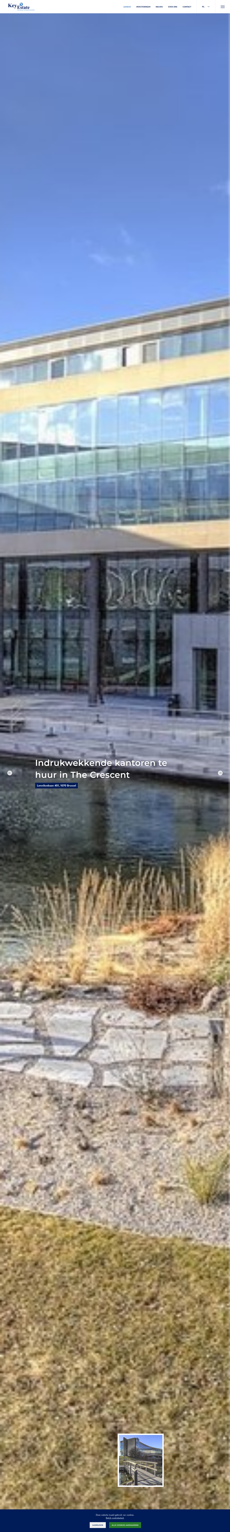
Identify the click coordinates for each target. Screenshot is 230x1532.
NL (203, 6)
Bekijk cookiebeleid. (115, 1517)
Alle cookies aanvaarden (125, 1525)
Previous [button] (9, 773)
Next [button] (220, 773)
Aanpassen (97, 1525)
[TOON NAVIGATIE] (222, 6)
